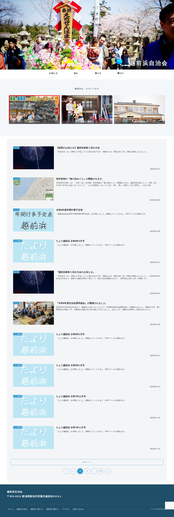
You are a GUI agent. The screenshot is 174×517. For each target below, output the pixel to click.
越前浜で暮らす (37, 509)
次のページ (87, 462)
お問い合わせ (78, 509)
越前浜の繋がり (52, 509)
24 (101, 471)
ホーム (10, 509)
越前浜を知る (22, 509)
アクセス (65, 509)
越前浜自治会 (149, 63)
